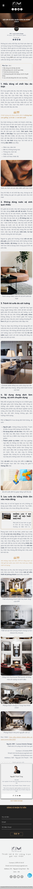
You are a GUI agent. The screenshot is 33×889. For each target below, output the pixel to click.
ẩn (10, 65)
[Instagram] (15, 796)
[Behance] (17, 796)
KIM (11, 57)
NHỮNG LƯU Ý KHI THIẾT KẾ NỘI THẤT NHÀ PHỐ (22, 516)
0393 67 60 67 (19, 863)
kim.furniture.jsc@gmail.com (18, 866)
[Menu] (3, 5)
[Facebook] (13, 796)
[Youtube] (19, 796)
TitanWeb (30, 886)
